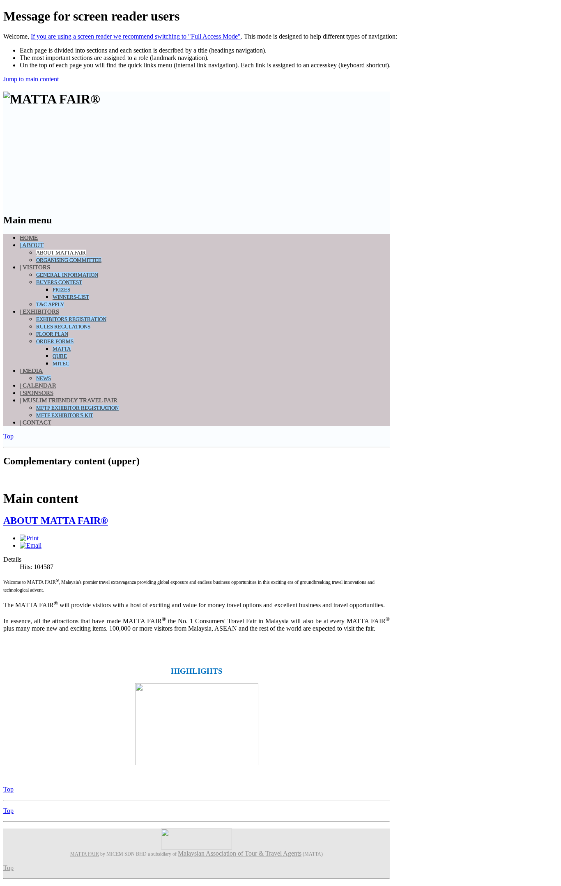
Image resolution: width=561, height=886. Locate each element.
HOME (29, 237)
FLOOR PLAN (52, 334)
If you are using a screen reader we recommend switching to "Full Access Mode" (136, 36)
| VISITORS (35, 267)
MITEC (61, 363)
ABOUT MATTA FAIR (61, 253)
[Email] (30, 545)
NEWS (43, 378)
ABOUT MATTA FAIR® (55, 520)
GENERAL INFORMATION (67, 275)
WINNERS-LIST (71, 297)
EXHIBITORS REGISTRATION (71, 319)
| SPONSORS (36, 393)
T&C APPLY (50, 304)
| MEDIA (31, 370)
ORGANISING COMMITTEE (68, 260)
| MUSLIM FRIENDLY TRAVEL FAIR (68, 400)
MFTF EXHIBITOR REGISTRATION (77, 408)
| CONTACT (35, 422)
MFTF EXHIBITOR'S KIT (64, 415)
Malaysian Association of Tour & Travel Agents (239, 853)
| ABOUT (32, 245)
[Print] (29, 538)
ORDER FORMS (55, 341)
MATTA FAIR (84, 854)
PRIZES (61, 290)
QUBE (60, 356)
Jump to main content (31, 79)
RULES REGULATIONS (63, 327)
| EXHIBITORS (39, 311)
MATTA (62, 349)
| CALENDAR (38, 385)
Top (8, 436)
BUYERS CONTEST (59, 282)
